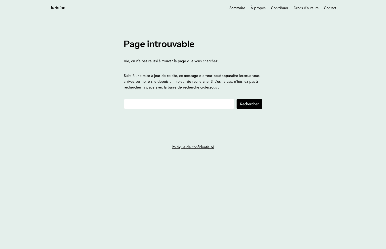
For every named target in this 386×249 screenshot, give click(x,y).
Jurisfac (57, 7)
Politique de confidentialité (193, 147)
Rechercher (249, 104)
